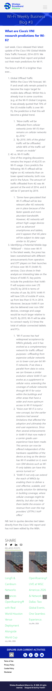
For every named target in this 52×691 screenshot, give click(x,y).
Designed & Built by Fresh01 (35, 688)
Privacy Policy (9, 665)
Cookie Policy (9, 668)
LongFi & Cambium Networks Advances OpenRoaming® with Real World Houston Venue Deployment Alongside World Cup (14, 607)
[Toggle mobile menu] (45, 7)
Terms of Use (8, 661)
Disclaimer (8, 672)
